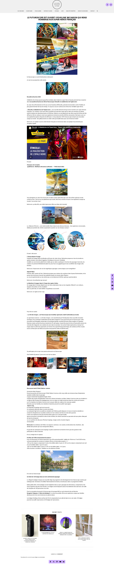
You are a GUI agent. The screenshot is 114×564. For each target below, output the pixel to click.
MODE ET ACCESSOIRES (83, 11)
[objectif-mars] (77, 239)
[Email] (60, 561)
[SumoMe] (63, 561)
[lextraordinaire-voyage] (57, 240)
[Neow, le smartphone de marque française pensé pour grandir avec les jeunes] (66, 522)
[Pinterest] (57, 561)
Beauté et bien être (70, 11)
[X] (53, 561)
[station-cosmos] (37, 379)
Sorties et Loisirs (48, 11)
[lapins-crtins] (37, 241)
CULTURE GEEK (21, 11)
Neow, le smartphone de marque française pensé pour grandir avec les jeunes (66, 533)
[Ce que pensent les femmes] (57, 4)
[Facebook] (50, 561)
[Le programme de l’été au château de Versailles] (48, 522)
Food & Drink (38, 11)
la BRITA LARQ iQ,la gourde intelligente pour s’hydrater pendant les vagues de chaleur (30, 540)
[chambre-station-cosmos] (77, 365)
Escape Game (29, 11)
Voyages (57, 11)
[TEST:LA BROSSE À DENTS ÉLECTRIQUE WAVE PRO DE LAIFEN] (84, 525)
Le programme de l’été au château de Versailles (48, 533)
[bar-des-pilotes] (37, 362)
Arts (62, 11)
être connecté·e (29, 557)
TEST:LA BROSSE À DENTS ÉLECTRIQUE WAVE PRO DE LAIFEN (84, 539)
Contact (92, 11)
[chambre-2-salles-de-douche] (57, 363)
